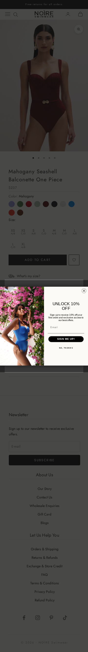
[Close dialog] (84, 290)
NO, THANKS (66, 348)
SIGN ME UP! (66, 339)
